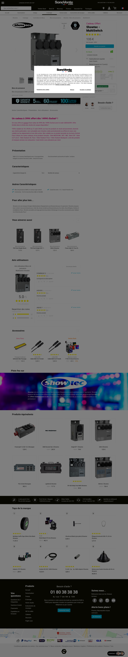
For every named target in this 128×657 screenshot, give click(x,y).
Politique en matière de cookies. (62, 84)
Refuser (72, 89)
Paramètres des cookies (43, 89)
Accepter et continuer (85, 89)
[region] (64, 79)
